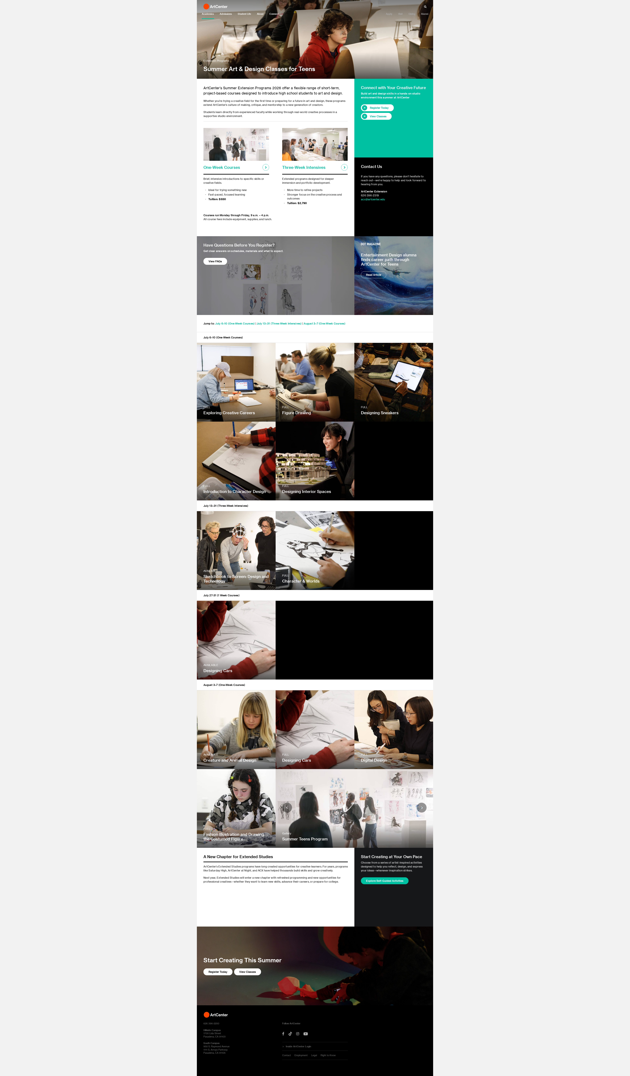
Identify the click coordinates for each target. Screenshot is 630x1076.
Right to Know (328, 1055)
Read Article (373, 274)
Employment (301, 1055)
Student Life (244, 13)
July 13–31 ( (264, 323)
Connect (274, 13)
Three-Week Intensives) (287, 323)
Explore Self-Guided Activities (384, 880)
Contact (286, 1055)
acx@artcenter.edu (373, 199)
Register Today (379, 107)
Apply (389, 13)
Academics (208, 13)
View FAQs (215, 261)
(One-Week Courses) (332, 323)
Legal (314, 1055)
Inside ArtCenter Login (298, 1046)
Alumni (424, 13)
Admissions (226, 13)
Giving (412, 13)
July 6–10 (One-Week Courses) (235, 323)
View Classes (378, 116)
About (260, 13)
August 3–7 (311, 323)
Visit (400, 13)
